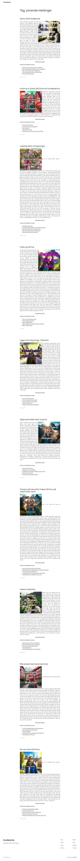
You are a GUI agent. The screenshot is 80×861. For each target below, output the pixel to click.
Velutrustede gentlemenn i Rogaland (31, 649)
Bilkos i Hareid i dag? (27, 325)
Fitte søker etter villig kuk (28, 734)
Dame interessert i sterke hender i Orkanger (33, 324)
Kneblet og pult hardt (27, 226)
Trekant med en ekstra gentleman (30, 404)
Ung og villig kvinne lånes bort (29, 571)
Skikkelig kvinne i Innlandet (29, 470)
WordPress (75, 857)
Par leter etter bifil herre (28, 73)
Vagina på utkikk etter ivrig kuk (33, 419)
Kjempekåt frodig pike (27, 125)
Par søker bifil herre (27, 129)
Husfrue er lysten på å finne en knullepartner (40, 88)
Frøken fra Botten (28, 589)
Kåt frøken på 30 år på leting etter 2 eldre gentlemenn (35, 570)
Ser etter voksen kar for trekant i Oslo (31, 229)
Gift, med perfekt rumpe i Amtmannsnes (32, 72)
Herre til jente (25, 128)
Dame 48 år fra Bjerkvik (30, 19)
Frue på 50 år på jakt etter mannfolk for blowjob (34, 227)
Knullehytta (7, 2)
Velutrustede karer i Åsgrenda (29, 401)
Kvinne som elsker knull (28, 398)
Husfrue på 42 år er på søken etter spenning (33, 733)
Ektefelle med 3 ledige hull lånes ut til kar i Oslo (33, 471)
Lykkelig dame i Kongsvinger (32, 146)
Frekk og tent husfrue (27, 473)
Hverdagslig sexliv (26, 647)
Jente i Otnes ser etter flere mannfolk (31, 568)
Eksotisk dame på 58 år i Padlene (30, 809)
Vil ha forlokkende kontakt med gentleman (32, 728)
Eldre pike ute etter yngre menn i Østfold (32, 67)
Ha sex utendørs (26, 731)
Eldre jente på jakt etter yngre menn (31, 644)
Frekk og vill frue (27, 247)
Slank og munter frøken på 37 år (30, 646)
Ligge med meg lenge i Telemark (34, 340)
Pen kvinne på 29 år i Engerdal (29, 400)
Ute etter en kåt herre (27, 468)
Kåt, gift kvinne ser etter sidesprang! (31, 70)
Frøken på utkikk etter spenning (30, 232)
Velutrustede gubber (27, 322)
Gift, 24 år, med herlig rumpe (29, 319)
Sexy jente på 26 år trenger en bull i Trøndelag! (33, 69)
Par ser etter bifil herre (30, 749)
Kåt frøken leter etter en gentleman (31, 643)
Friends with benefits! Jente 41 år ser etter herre (34, 815)
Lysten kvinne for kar (27, 403)
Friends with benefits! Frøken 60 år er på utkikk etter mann (38, 490)
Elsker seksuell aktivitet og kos (29, 730)
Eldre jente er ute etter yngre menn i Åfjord (32, 131)
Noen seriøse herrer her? (28, 320)
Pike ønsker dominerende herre (34, 664)
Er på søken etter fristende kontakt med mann (33, 573)
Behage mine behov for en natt (30, 814)
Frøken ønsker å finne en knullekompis (31, 812)
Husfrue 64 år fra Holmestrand (29, 126)
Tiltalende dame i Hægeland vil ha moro (32, 574)
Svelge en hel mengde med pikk (30, 474)
